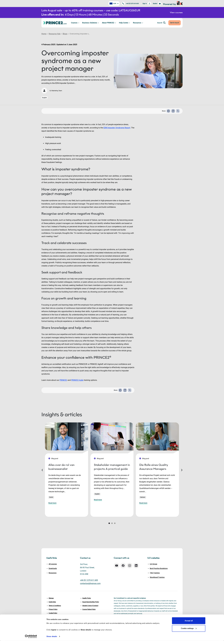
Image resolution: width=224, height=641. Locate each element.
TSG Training (155, 573)
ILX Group (153, 564)
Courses (74, 23)
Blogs (65, 34)
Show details (51, 636)
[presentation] (42, 469)
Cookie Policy (53, 613)
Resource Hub (54, 34)
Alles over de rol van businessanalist (61, 467)
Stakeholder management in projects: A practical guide (112, 467)
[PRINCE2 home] (55, 23)
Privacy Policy (53, 609)
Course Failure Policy (89, 609)
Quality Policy (86, 598)
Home (43, 34)
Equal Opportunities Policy (90, 602)
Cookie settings (187, 628)
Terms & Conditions (55, 605)
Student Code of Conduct (90, 605)
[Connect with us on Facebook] (123, 565)
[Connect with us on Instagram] (129, 565)
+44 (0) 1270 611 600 (132, 3)
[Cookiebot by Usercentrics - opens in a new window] (31, 636)
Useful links (52, 602)
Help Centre (123, 23)
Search (159, 23)
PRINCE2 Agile (77, 380)
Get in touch (174, 23)
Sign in (145, 3)
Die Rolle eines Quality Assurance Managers (153, 467)
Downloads (53, 568)
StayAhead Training (157, 577)
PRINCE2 (63, 380)
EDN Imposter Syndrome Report (116, 128)
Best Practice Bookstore (159, 568)
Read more (52, 503)
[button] (109, 523)
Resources (137, 23)
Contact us (85, 558)
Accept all (189, 621)
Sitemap (51, 598)
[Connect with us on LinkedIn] (136, 565)
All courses (53, 564)
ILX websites (153, 558)
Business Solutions (89, 23)
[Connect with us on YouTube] (116, 565)
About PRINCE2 (108, 23)
